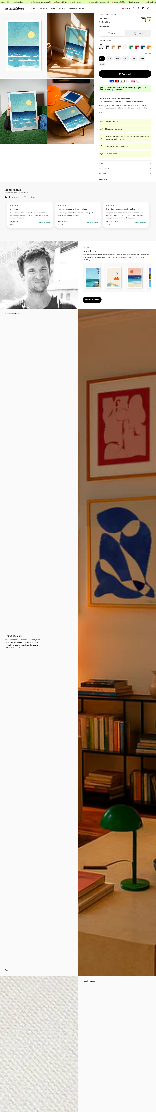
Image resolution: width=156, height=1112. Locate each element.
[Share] (149, 19)
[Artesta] (17, 8)
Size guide (147, 53)
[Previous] (76, 235)
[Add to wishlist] (143, 19)
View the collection (92, 300)
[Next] (80, 235)
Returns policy (104, 168)
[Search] (133, 8)
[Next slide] (150, 41)
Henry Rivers (106, 22)
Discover (8, 970)
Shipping (102, 163)
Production (103, 174)
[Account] (138, 8)
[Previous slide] (147, 41)
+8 (139, 81)
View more (102, 112)
